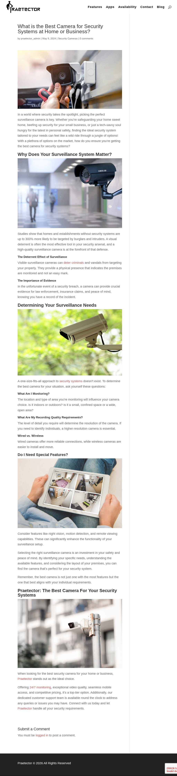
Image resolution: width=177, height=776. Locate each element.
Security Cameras (68, 38)
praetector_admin (30, 38)
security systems (70, 381)
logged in (42, 735)
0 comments (86, 38)
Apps (110, 7)
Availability (127, 7)
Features (95, 7)
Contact (146, 7)
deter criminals (74, 262)
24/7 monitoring (40, 687)
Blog (161, 7)
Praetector (25, 679)
